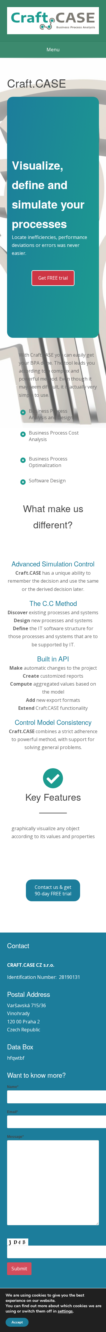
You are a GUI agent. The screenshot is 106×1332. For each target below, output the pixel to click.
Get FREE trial (53, 278)
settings (65, 1311)
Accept (17, 1322)
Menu (53, 49)
